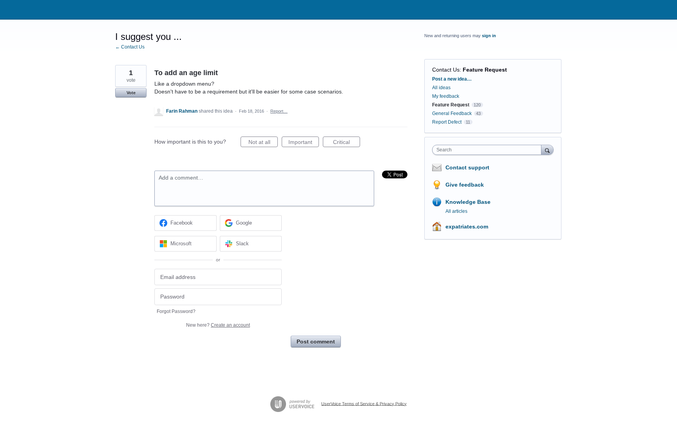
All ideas (441, 87)
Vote (131, 92)
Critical (346, 143)
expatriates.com (466, 226)
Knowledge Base (468, 202)
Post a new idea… (452, 79)
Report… (279, 111)
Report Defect (447, 122)
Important (303, 143)
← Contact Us (130, 47)
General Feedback (452, 113)
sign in (489, 35)
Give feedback (464, 185)
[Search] (547, 150)
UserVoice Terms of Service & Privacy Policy (364, 403)
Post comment (316, 341)
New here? (218, 325)
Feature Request (485, 70)
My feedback (445, 96)
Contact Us (446, 70)
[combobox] (488, 150)
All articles (456, 211)
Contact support (467, 167)
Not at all (263, 143)
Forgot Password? (176, 311)
